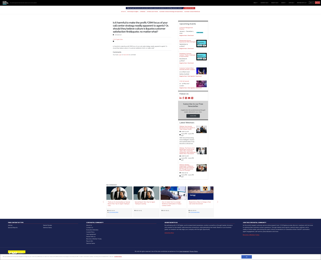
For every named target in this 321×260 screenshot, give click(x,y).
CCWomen (142, 11)
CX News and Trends (152, 11)
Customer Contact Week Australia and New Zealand (187, 68)
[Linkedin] (180, 98)
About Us (89, 225)
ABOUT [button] (255, 2)
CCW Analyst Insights (132, 11)
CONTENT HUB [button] (264, 2)
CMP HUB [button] (291, 2)
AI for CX (123, 11)
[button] (103, 201)
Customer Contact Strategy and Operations (171, 11)
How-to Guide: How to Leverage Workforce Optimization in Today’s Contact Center (171, 203)
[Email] (189, 98)
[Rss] (192, 98)
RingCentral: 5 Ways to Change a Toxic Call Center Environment (200, 202)
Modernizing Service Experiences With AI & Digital (187, 41)
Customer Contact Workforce (192, 11)
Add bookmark (118, 34)
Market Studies (47, 225)
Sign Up (317, 2)
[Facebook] (183, 98)
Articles (10, 225)
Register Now (183, 35)
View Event (191, 35)
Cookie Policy (90, 232)
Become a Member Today (94, 239)
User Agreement (91, 234)
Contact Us (89, 227)
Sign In (311, 2)
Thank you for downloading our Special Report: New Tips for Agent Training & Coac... (119, 203)
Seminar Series (47, 227)
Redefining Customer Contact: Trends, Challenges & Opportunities (187, 55)
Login (119, 54)
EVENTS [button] (283, 2)
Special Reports (12, 227)
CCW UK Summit (184, 81)
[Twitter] (186, 98)
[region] (160, 257)
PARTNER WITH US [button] (301, 2)
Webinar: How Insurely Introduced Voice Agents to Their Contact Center (187, 128)
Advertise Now (169, 233)
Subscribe (126, 54)
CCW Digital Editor (118, 39)
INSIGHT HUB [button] (274, 2)
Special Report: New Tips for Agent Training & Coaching (145, 202)
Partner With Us (90, 236)
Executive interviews (92, 230)
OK (246, 256)
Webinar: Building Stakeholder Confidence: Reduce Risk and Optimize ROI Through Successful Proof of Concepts (186, 167)
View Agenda (191, 76)
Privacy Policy (194, 251)
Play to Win (89, 241)
